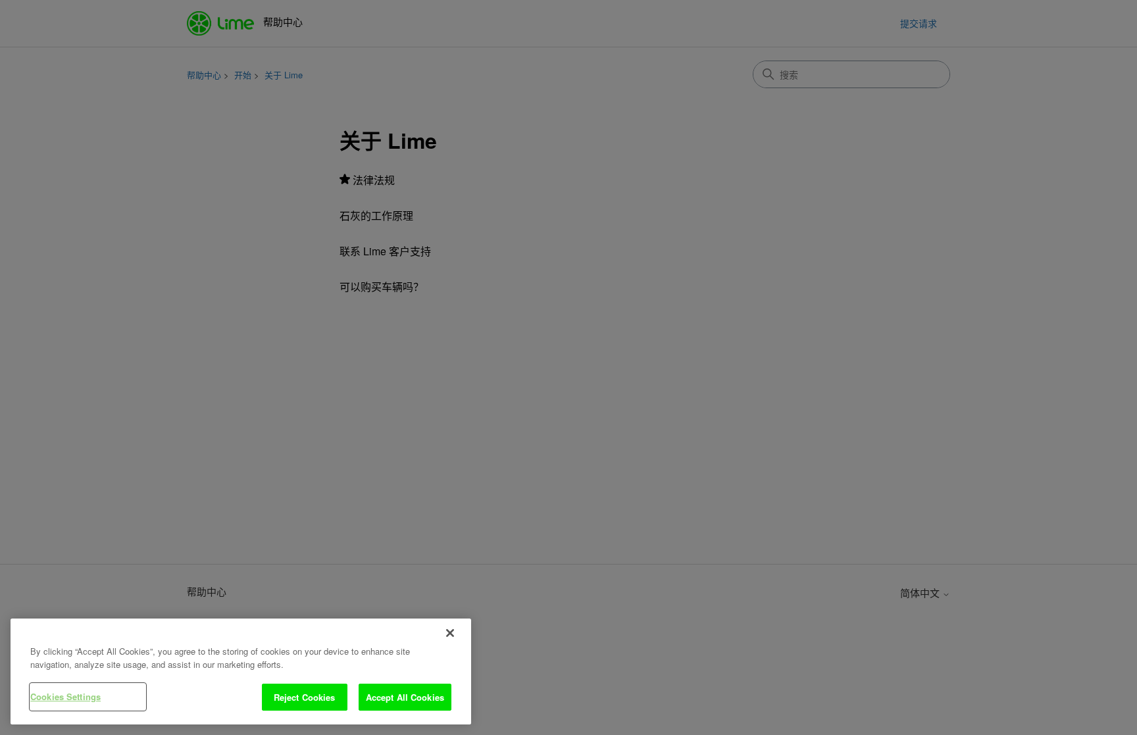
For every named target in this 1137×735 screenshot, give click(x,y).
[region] (241, 671)
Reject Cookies (305, 697)
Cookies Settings (65, 696)
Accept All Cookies (405, 697)
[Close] (450, 633)
